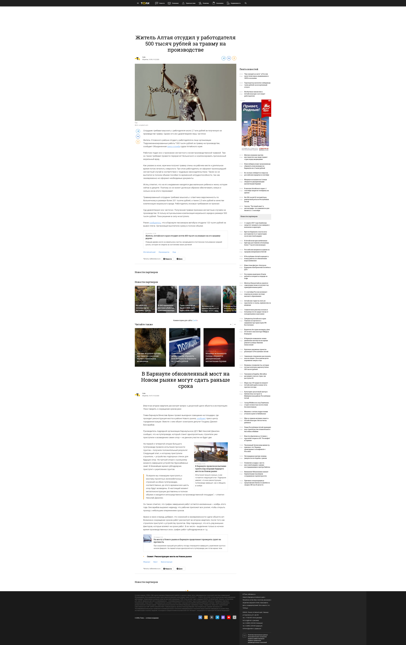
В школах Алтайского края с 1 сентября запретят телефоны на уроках (256, 190)
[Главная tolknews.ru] (145, 3)
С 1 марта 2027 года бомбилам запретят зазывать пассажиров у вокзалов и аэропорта (257, 225)
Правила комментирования (256, 638)
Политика (206, 3)
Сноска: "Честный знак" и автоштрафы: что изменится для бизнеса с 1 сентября (256, 208)
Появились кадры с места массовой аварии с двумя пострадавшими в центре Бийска (257, 465)
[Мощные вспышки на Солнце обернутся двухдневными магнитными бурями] (219, 347)
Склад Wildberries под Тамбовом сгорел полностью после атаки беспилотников (256, 405)
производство (164, 252)
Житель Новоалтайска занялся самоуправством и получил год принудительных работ (256, 285)
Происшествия (190, 3)
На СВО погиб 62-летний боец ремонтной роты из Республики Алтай (256, 199)
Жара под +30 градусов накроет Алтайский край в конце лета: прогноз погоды (256, 385)
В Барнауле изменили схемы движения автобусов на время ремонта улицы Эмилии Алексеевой (256, 341)
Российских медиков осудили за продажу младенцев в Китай (257, 251)
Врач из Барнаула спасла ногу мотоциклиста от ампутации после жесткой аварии (255, 234)
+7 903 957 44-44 (251, 617)
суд (174, 252)
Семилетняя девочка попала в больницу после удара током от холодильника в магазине (256, 312)
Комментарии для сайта (185, 320)
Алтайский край (149, 252)
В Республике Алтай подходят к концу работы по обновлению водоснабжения (256, 258)
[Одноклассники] (234, 58)
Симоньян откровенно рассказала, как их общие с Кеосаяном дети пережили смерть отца (257, 358)
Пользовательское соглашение (257, 636)
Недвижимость (236, 3)
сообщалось (155, 222)
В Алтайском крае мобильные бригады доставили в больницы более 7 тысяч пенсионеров (256, 243)
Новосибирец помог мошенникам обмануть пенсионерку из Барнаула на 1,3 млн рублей (183, 357)
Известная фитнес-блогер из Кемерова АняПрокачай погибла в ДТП (257, 267)
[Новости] (167, 259)
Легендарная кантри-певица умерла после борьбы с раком (255, 457)
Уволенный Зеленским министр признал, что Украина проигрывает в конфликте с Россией (257, 448)
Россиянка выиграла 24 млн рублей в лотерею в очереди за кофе (255, 276)
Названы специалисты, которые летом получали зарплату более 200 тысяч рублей (256, 367)
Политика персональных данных (258, 635)
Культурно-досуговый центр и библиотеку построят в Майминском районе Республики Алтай (257, 395)
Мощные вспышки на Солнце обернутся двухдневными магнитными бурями (216, 357)
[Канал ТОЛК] (179, 259)
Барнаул (146, 562)
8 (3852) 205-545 (251, 623)
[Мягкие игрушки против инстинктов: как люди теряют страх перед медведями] (150, 347)
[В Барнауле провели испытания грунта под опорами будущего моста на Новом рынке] (211, 452)
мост (155, 562)
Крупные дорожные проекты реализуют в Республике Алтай (256, 350)
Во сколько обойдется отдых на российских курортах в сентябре (256, 174)
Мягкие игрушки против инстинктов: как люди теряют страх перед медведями (149, 357)
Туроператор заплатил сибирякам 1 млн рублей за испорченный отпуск (257, 85)
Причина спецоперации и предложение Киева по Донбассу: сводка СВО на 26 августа (257, 483)
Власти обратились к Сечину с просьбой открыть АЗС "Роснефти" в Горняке (257, 438)
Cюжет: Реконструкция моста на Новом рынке (169, 556)
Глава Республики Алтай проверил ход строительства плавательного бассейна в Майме (257, 429)
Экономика (219, 3)
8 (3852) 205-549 (251, 626)
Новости (162, 3)
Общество (145, 59)
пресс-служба (173, 146)
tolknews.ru (251, 594)
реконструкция (166, 562)
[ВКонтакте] (229, 58)
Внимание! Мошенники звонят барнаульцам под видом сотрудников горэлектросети (256, 474)
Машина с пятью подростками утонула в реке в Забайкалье (256, 413)
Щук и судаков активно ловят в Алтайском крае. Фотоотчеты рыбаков (256, 420)
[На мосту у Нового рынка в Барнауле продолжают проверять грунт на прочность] (147, 543)
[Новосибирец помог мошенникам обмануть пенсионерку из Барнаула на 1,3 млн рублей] (184, 347)
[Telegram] (223, 58)
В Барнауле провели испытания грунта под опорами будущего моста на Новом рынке (210, 468)
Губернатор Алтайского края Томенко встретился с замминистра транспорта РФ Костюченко (255, 322)
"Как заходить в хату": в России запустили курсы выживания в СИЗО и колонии (256, 76)
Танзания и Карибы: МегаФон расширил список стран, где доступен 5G (255, 376)
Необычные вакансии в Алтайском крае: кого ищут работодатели (254, 94)
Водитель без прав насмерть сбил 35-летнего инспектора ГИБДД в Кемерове (257, 332)
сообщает (201, 418)
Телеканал (175, 3)
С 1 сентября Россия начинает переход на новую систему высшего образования (255, 294)
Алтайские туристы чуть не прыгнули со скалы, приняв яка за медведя (257, 303)
